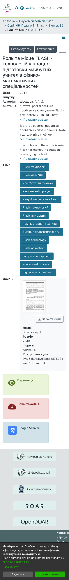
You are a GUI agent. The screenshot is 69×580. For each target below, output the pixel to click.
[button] (34, 119)
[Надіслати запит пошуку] (17, 8)
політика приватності (16, 562)
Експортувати (21, 49)
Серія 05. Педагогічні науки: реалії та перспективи (25, 26)
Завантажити (51, 319)
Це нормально (49, 574)
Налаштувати (11, 567)
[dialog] (34, 561)
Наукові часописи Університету (37, 21)
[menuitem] (22, 8)
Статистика (45, 49)
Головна (9, 21)
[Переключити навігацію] (64, 37)
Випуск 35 (56, 26)
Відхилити (18, 574)
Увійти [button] (30, 8)
